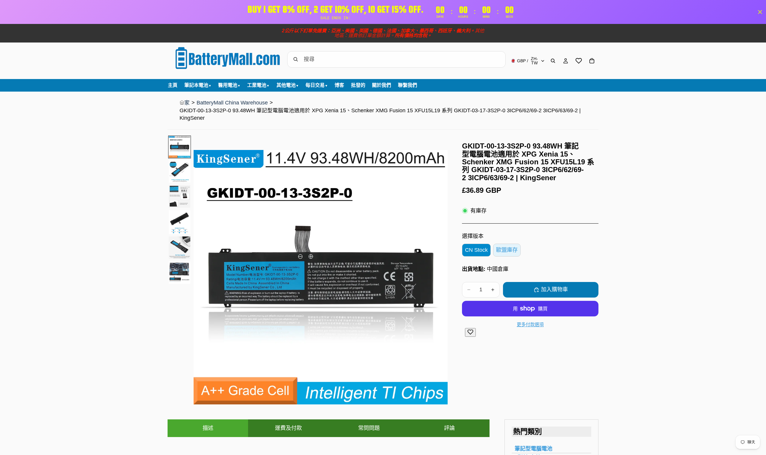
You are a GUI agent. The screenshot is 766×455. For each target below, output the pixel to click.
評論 (449, 428)
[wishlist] (578, 60)
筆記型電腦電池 (533, 449)
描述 (208, 428)
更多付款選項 (530, 324)
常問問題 (369, 428)
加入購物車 (554, 289)
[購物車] (591, 60)
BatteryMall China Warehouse (232, 103)
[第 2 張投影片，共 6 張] (179, 171)
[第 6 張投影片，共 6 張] (179, 272)
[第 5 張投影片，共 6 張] (179, 247)
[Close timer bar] (760, 12)
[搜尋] (553, 60)
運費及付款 (288, 428)
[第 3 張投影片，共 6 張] (179, 196)
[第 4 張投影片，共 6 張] (179, 222)
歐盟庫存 (507, 250)
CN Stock (476, 250)
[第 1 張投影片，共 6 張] (179, 147)
